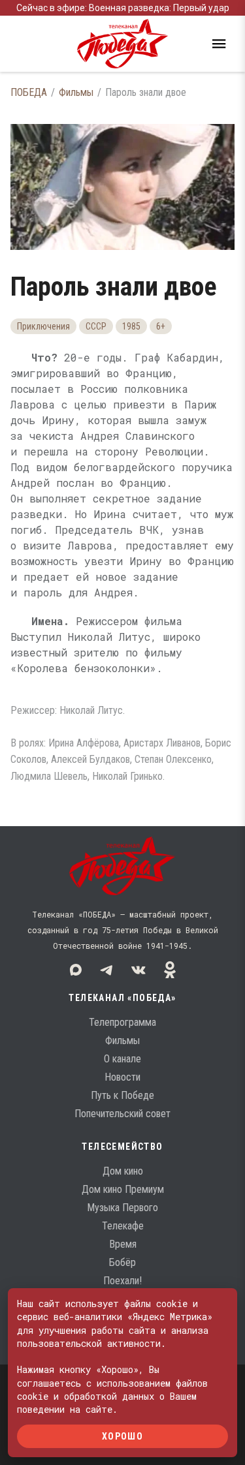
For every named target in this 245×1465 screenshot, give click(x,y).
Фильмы (76, 92)
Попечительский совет (122, 1113)
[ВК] (138, 970)
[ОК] (170, 970)
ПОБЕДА (28, 92)
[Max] (75, 970)
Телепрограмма (122, 1022)
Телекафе (123, 1226)
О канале (122, 1059)
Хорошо (122, 1435)
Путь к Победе (122, 1095)
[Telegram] (107, 970)
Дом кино (123, 1171)
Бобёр (122, 1262)
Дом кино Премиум (123, 1189)
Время (123, 1244)
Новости (122, 1077)
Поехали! (122, 1280)
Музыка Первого (122, 1207)
